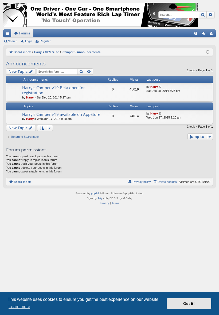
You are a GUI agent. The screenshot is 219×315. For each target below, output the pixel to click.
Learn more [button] (19, 306)
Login (28, 41)
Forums (24, 33)
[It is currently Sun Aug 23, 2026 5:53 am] (207, 52)
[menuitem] (196, 33)
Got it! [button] (189, 303)
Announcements (26, 63)
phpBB (95, 193)
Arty (99, 198)
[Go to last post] (160, 87)
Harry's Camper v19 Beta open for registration (53, 90)
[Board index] (100, 14)
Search (12, 41)
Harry (30, 97)
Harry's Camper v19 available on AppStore (61, 114)
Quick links (8, 34)
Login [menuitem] (205, 34)
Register (45, 41)
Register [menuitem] (213, 34)
